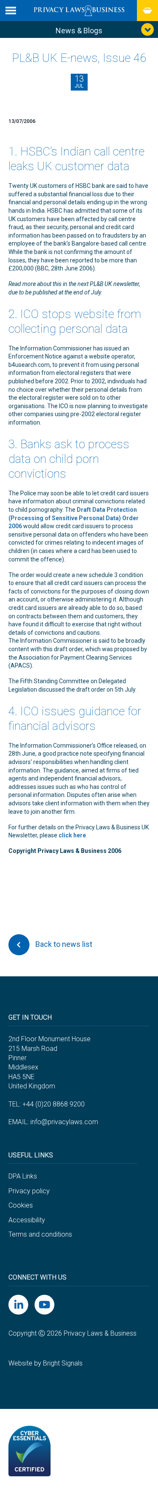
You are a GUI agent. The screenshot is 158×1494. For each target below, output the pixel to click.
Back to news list (63, 944)
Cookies (20, 1205)
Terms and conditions (40, 1234)
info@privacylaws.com (64, 1122)
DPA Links (22, 1176)
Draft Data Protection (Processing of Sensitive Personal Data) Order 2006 (73, 517)
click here (72, 835)
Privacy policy (29, 1191)
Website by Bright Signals (45, 1363)
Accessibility (26, 1220)
